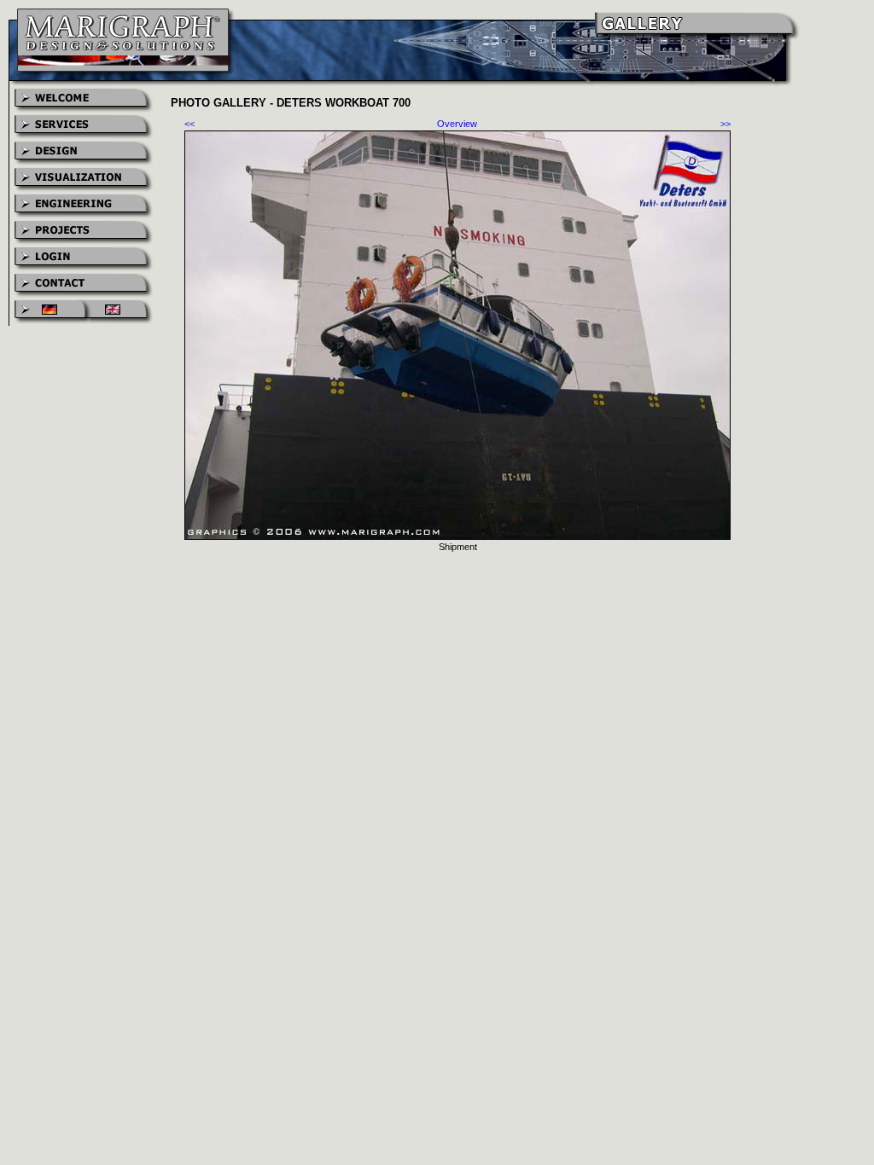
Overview (457, 124)
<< (189, 124)
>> (725, 124)
